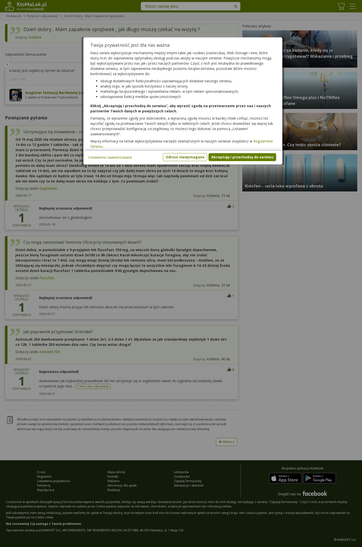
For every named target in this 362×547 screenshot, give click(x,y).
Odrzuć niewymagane (185, 157)
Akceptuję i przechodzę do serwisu (242, 157)
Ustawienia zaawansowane (110, 157)
